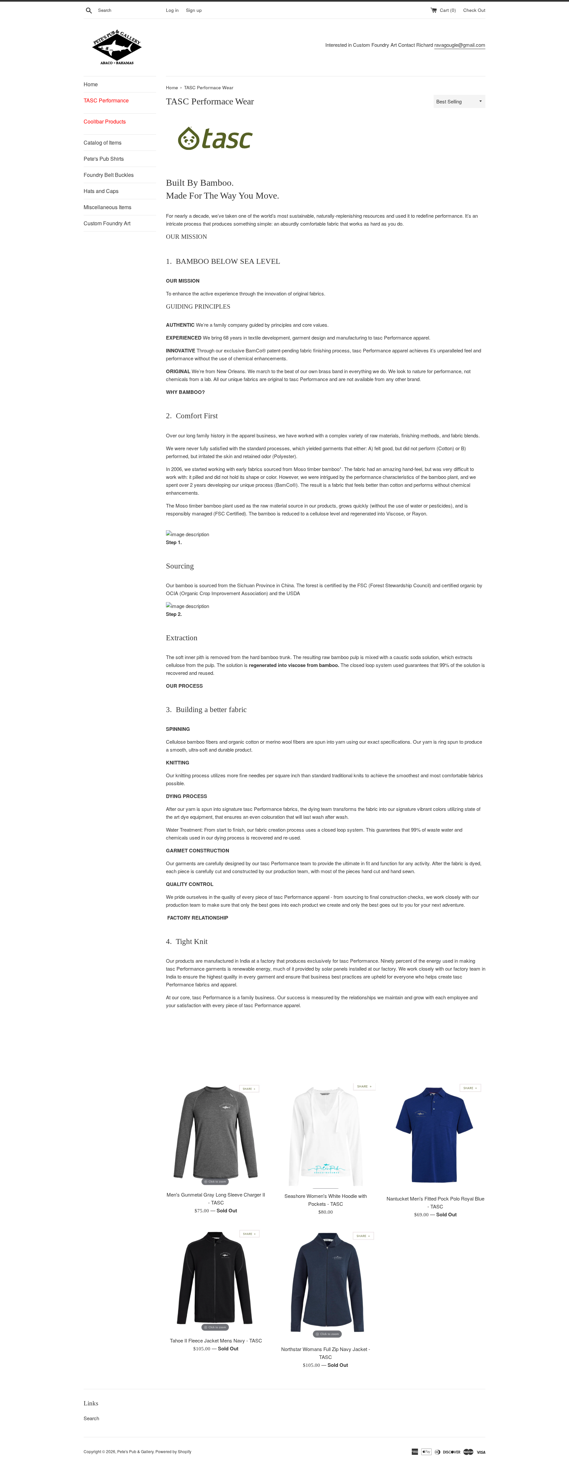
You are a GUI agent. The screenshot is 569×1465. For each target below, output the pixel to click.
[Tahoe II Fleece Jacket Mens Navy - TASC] (216, 1281)
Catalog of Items (103, 142)
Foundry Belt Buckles (109, 175)
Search (91, 1418)
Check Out (474, 10)
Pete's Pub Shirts (104, 158)
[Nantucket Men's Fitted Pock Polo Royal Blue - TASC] (435, 1137)
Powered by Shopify (173, 1451)
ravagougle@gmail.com (459, 44)
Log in (172, 10)
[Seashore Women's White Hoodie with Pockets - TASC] (325, 1136)
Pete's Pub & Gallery (135, 1451)
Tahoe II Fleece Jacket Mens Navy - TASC (216, 1340)
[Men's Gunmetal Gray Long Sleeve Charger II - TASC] (216, 1135)
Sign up (194, 10)
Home (91, 84)
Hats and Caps (101, 191)
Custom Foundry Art (107, 223)
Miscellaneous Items (107, 207)
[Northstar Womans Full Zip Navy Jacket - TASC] (325, 1285)
